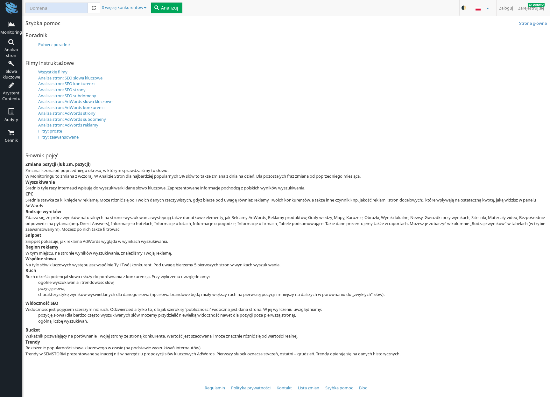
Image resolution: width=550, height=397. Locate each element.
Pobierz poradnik (54, 44)
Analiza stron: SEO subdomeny (67, 96)
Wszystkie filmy (52, 72)
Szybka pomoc (339, 388)
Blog (363, 388)
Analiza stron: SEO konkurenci (66, 83)
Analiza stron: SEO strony (62, 89)
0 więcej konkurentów (122, 7)
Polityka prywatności (251, 388)
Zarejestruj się (531, 7)
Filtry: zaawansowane (58, 137)
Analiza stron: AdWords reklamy (68, 125)
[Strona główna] (11, 7)
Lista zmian (308, 388)
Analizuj (169, 8)
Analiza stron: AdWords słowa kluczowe (75, 101)
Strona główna (533, 23)
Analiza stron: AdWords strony (66, 113)
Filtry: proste (50, 131)
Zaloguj (506, 8)
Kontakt (284, 388)
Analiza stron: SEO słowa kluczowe (70, 78)
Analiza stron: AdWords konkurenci (71, 107)
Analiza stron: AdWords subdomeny (72, 119)
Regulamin (215, 388)
